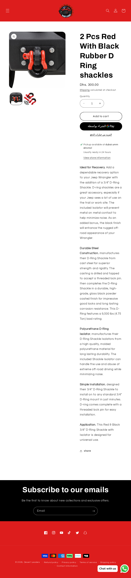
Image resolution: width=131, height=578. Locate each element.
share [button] (87, 451)
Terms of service (88, 562)
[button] (7, 11)
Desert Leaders (32, 562)
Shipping (85, 90)
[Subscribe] (94, 511)
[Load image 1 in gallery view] (16, 99)
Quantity (85, 96)
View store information (97, 158)
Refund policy (51, 562)
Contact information (67, 566)
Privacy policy (69, 562)
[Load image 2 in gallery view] (30, 99)
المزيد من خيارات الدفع (101, 135)
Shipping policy (108, 562)
